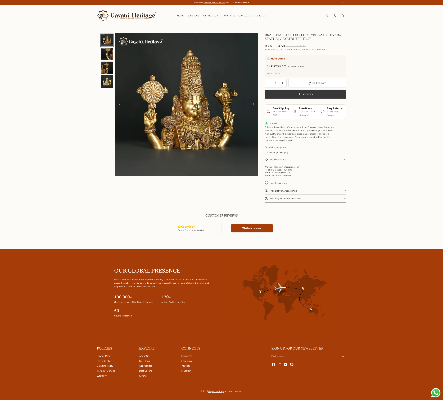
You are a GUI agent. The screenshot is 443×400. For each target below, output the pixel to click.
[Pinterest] (292, 364)
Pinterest (186, 370)
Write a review (251, 228)
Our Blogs (144, 360)
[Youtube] (285, 364)
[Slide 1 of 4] (107, 40)
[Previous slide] (119, 105)
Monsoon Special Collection (214, 2)
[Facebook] (273, 364)
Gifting (143, 375)
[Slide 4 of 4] (107, 81)
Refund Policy (104, 360)
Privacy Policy (104, 355)
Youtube (186, 365)
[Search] (327, 16)
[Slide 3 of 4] (107, 68)
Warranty (102, 375)
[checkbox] (276, 152)
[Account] (334, 16)
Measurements (278, 159)
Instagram (186, 355)
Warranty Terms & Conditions (285, 198)
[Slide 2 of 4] (107, 54)
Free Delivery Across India (283, 190)
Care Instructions (279, 183)
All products (145, 365)
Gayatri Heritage (216, 391)
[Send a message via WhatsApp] (435, 392)
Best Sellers (145, 370)
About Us (144, 355)
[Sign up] (343, 356)
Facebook (186, 360)
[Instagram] (279, 364)
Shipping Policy (105, 365)
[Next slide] (254, 105)
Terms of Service (106, 370)
